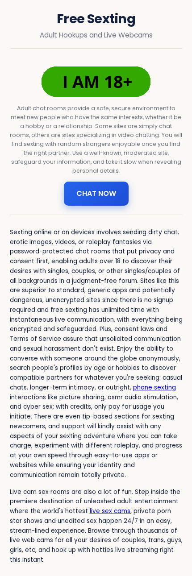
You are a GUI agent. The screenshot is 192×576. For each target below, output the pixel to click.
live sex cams (110, 511)
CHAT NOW (96, 193)
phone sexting (154, 387)
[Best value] (96, 81)
